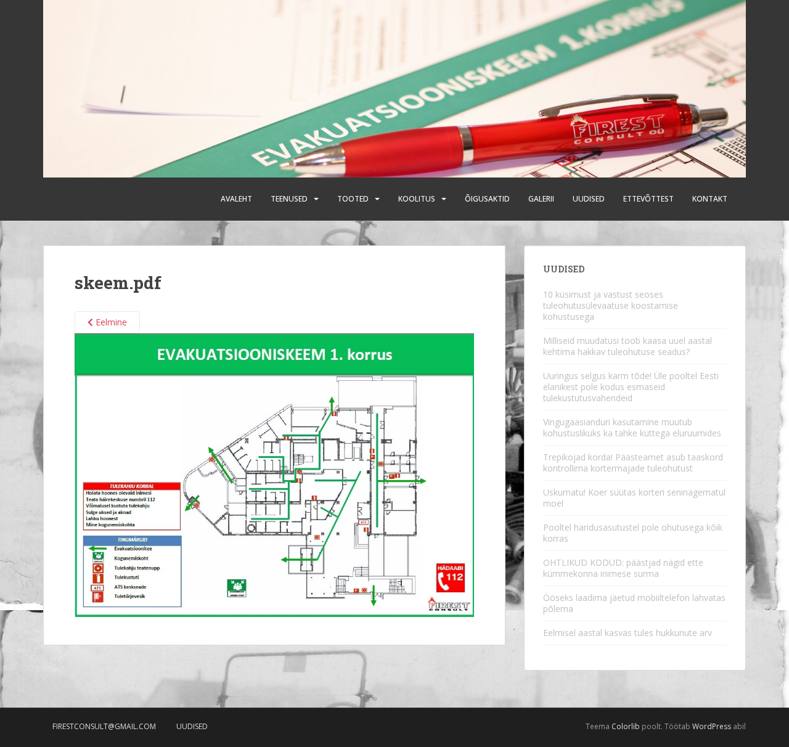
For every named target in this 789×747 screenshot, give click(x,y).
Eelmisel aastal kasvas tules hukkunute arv (627, 633)
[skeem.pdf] (274, 474)
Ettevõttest (648, 199)
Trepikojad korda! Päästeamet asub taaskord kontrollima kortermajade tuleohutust (633, 462)
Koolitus (416, 199)
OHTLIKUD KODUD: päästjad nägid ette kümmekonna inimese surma (623, 568)
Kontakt (709, 199)
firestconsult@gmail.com (104, 726)
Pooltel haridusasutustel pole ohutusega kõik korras (632, 532)
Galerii (541, 199)
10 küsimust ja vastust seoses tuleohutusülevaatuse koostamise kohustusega (610, 305)
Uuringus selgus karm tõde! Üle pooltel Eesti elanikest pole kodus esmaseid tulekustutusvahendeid (631, 387)
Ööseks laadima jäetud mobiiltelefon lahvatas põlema (634, 603)
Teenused (289, 199)
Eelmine (110, 322)
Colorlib (625, 726)
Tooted (353, 199)
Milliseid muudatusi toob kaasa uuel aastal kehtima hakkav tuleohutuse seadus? (627, 346)
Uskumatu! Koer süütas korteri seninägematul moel (634, 497)
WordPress (711, 726)
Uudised (589, 199)
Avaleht (236, 199)
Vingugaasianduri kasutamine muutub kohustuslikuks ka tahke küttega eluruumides (632, 427)
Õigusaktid (487, 199)
